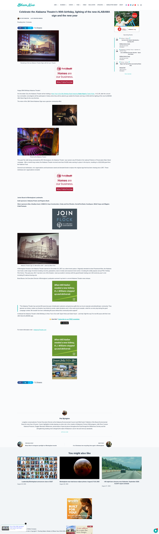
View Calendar (128, 74)
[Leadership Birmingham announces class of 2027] (37, 468)
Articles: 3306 (64, 432)
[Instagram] (128, 5)
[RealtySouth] (64, 75)
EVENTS (71, 4)
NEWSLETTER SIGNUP (111, 4)
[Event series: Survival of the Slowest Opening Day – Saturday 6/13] (129, 38)
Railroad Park (122, 67)
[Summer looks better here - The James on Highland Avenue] (64, 368)
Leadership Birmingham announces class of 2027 (37, 481)
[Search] (138, 5)
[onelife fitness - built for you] (79, 508)
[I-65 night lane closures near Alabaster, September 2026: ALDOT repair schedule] (122, 468)
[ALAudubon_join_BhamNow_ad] (64, 219)
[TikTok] (133, 5)
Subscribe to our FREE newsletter (68, 319)
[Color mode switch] (141, 5)
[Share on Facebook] (20, 28)
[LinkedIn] (130, 5)
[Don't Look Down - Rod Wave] (64, 115)
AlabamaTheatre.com (40, 329)
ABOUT (121, 4)
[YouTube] (135, 5)
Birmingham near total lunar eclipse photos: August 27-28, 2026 (79, 481)
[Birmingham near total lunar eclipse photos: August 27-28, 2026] (79, 468)
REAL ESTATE (92, 4)
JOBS (55, 4)
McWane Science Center (125, 43)
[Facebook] (126, 5)
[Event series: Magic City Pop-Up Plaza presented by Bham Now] (129, 62)
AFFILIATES (100, 4)
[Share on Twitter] (30, 28)
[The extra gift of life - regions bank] (64, 291)
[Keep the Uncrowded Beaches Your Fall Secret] (79, 530)
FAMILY (84, 4)
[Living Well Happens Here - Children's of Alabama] (126, 21)
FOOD (78, 4)
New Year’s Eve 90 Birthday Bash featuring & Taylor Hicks (73, 93)
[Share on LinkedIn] (25, 28)
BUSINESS (62, 4)
